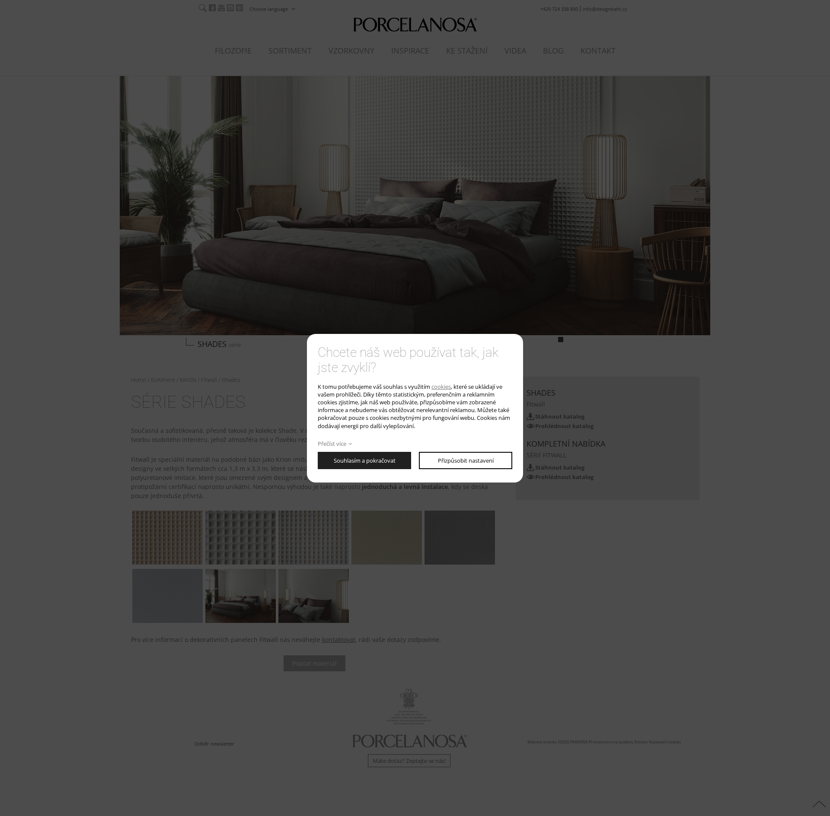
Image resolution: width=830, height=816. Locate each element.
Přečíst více (332, 444)
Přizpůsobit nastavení (466, 460)
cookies (441, 387)
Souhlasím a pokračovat (365, 460)
